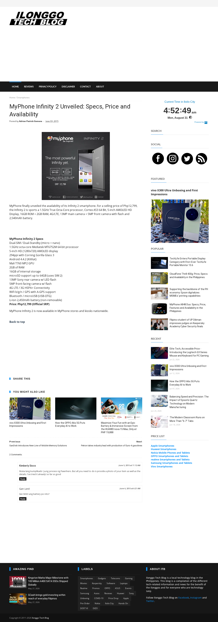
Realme (83, 588)
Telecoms (115, 578)
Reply (22, 479)
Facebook (183, 597)
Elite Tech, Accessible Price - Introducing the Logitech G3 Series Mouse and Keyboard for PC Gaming (189, 352)
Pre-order (85, 603)
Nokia (97, 603)
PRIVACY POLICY (47, 87)
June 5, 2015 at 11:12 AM (129, 465)
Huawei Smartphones (163, 449)
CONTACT (85, 87)
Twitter (150, 601)
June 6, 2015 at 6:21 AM (129, 488)
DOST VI (84, 608)
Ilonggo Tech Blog (40, 617)
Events (128, 588)
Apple (126, 598)
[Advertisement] (109, 56)
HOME (15, 87)
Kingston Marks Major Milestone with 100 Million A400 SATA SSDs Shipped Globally (48, 581)
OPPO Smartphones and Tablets (169, 456)
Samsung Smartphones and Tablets (171, 463)
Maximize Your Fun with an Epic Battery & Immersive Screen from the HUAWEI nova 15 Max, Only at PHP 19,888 (119, 427)
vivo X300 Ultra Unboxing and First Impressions (27, 424)
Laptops (124, 583)
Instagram (196, 597)
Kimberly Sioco (27, 465)
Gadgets (102, 578)
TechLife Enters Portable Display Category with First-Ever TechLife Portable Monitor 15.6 (188, 262)
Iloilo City (109, 603)
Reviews (108, 593)
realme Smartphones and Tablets (170, 459)
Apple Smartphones (162, 445)
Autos (96, 593)
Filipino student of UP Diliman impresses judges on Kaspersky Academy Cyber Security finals (187, 323)
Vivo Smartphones (162, 466)
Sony (131, 593)
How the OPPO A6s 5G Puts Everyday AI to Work (70, 424)
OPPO (107, 588)
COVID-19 (98, 598)
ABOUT (100, 87)
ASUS (117, 588)
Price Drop (113, 598)
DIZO (95, 608)
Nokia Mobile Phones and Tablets (170, 452)
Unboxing (84, 598)
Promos (96, 588)
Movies (83, 583)
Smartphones (86, 578)
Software (111, 583)
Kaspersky (97, 583)
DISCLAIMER (68, 87)
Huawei (120, 593)
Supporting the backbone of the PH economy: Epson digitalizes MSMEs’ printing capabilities (189, 292)
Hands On (123, 603)
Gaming (129, 578)
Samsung (84, 593)
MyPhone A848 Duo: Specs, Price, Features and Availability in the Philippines (188, 307)
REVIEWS (29, 87)
